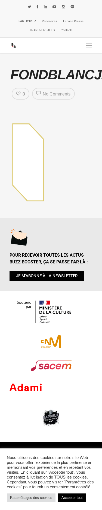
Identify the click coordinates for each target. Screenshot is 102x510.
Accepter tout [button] (72, 498)
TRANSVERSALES (42, 30)
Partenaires (49, 21)
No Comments (56, 94)
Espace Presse (73, 21)
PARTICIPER (27, 21)
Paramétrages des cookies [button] (31, 498)
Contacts (67, 30)
